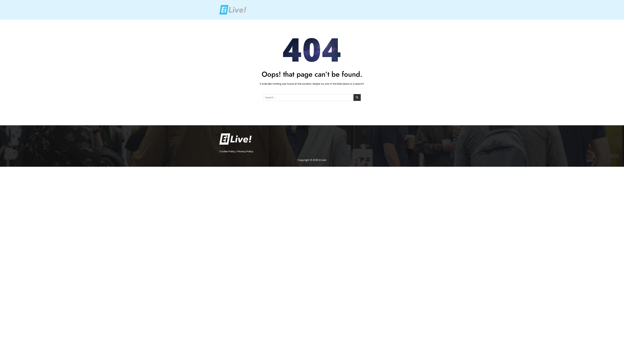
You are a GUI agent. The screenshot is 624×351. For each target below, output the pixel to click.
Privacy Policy (245, 151)
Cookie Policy (227, 151)
